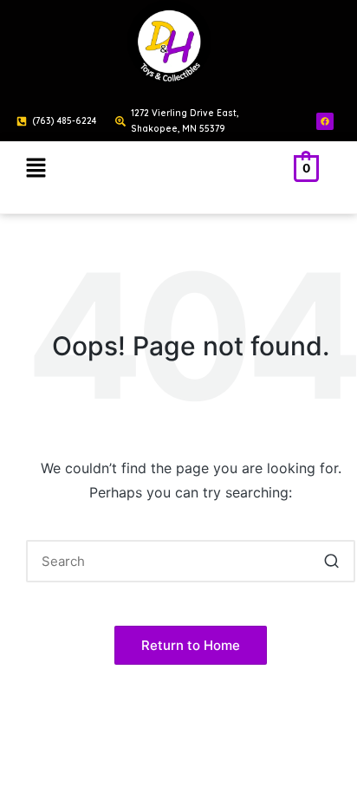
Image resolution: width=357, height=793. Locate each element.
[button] (35, 168)
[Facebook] (325, 121)
